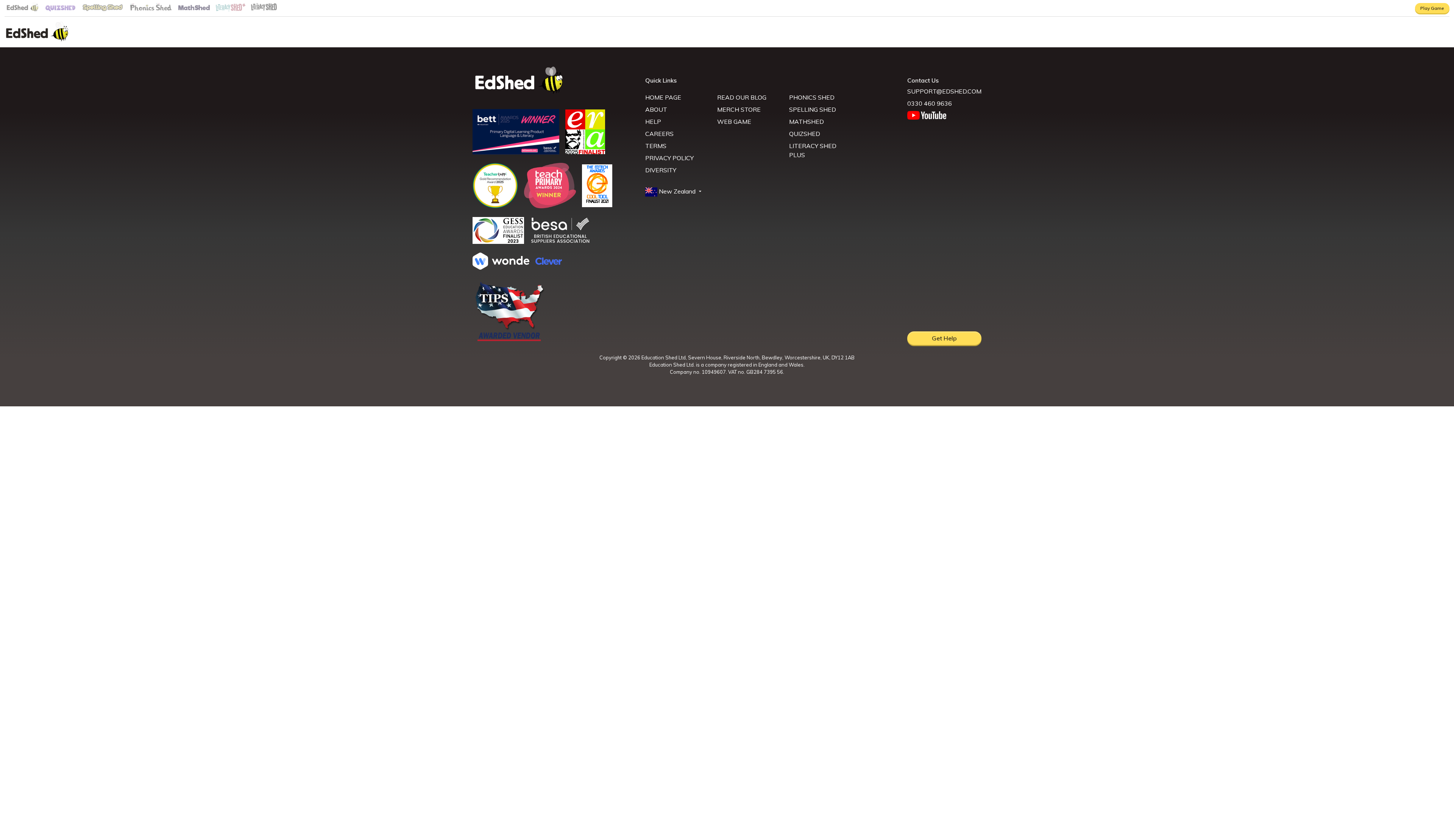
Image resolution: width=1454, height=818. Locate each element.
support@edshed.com (944, 91)
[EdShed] (554, 80)
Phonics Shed (812, 97)
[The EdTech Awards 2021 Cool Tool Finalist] (597, 205)
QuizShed (804, 133)
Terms (655, 146)
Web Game (734, 121)
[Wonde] (501, 267)
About (656, 109)
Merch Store (739, 109)
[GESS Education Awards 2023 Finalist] (498, 241)
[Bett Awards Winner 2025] (516, 152)
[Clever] (548, 262)
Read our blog (741, 97)
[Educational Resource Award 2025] (585, 152)
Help (653, 121)
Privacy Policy (669, 158)
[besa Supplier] (560, 242)
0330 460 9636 (929, 103)
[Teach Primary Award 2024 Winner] (550, 206)
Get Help (944, 338)
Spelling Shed (812, 109)
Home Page (663, 97)
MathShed (806, 121)
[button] (674, 192)
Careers (659, 133)
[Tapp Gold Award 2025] (495, 206)
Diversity (660, 170)
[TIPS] (510, 340)
